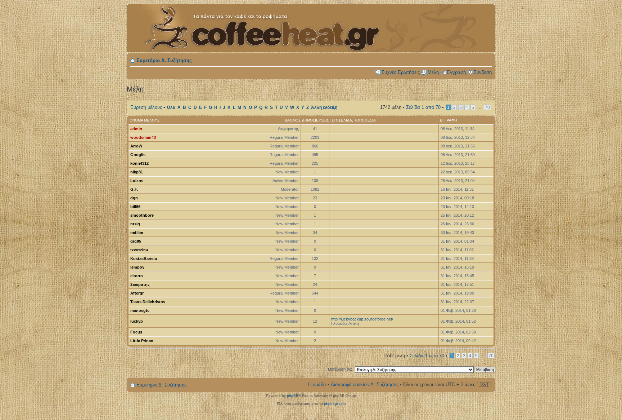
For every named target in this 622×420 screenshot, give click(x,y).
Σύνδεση (483, 72)
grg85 (135, 241)
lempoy (137, 267)
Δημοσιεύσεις (315, 120)
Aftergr (137, 293)
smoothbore (142, 215)
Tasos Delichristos (147, 302)
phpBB (292, 396)
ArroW (136, 146)
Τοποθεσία (365, 120)
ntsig (135, 224)
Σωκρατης (140, 284)
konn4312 (139, 163)
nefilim (136, 232)
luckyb (136, 321)
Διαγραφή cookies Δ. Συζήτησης (364, 384)
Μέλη (433, 72)
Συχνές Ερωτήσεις (401, 72)
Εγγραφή (456, 72)
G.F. (134, 189)
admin (136, 129)
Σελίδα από (423, 107)
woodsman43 (143, 137)
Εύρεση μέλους (146, 107)
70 (487, 107)
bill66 (135, 206)
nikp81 (136, 172)
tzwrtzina (139, 250)
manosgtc (139, 310)
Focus (136, 332)
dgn (134, 198)
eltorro (136, 276)
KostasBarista (143, 258)
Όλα (171, 107)
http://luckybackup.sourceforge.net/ (362, 319)
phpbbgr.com (335, 404)
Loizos (136, 180)
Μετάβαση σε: (340, 369)
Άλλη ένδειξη (324, 107)
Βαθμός (293, 120)
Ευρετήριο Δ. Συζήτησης (164, 60)
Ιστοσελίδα (341, 120)
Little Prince (141, 341)
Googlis (137, 154)
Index (256, 24)
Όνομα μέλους (144, 120)
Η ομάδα (317, 384)
